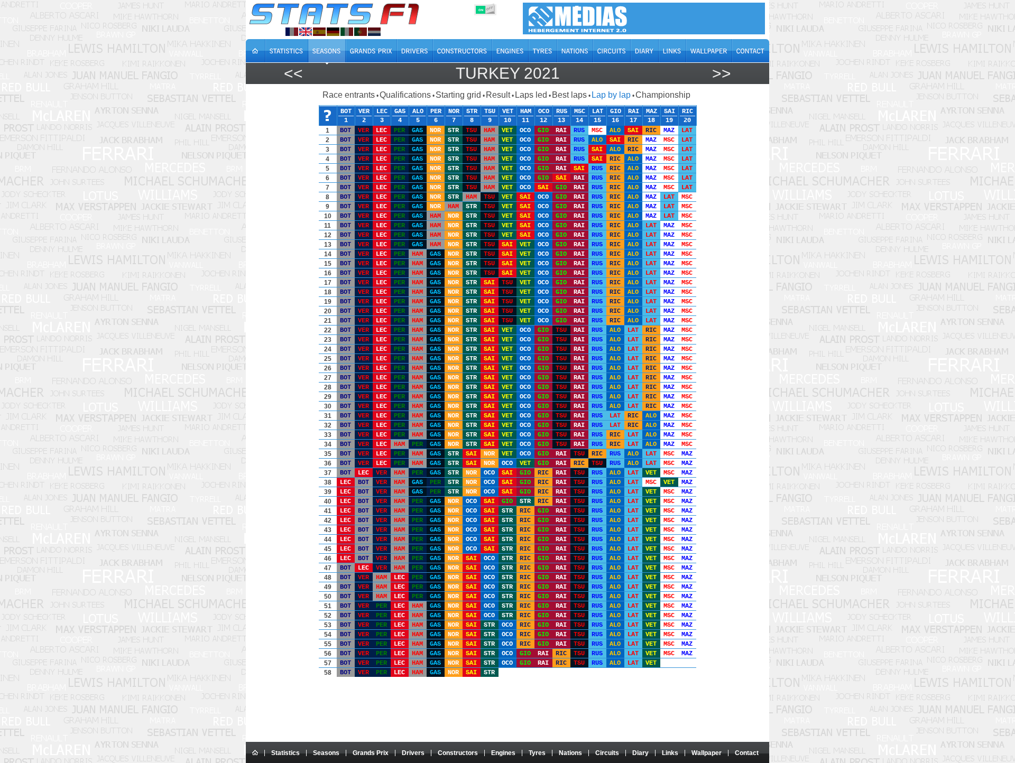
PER (435, 111)
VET (507, 111)
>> (721, 73)
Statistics (285, 753)
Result (498, 94)
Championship (662, 94)
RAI (633, 111)
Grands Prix (371, 753)
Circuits (607, 753)
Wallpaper (706, 753)
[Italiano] (346, 31)
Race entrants (348, 94)
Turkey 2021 (508, 73)
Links (670, 753)
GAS (399, 111)
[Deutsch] (333, 31)
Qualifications (405, 94)
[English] (305, 31)
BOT (346, 111)
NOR (453, 111)
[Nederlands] (374, 31)
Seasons (326, 753)
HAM (525, 111)
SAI (669, 111)
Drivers (413, 753)
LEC (381, 111)
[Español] (319, 31)
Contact (747, 753)
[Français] (291, 31)
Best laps (569, 94)
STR (471, 111)
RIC (687, 111)
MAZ (651, 111)
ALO (417, 111)
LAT (597, 111)
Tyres (537, 753)
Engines (503, 753)
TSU (489, 111)
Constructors (458, 753)
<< (293, 73)
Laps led (531, 94)
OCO (543, 111)
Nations (570, 753)
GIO (615, 111)
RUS (561, 111)
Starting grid (458, 94)
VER (364, 111)
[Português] (360, 31)
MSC (579, 111)
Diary (640, 753)
